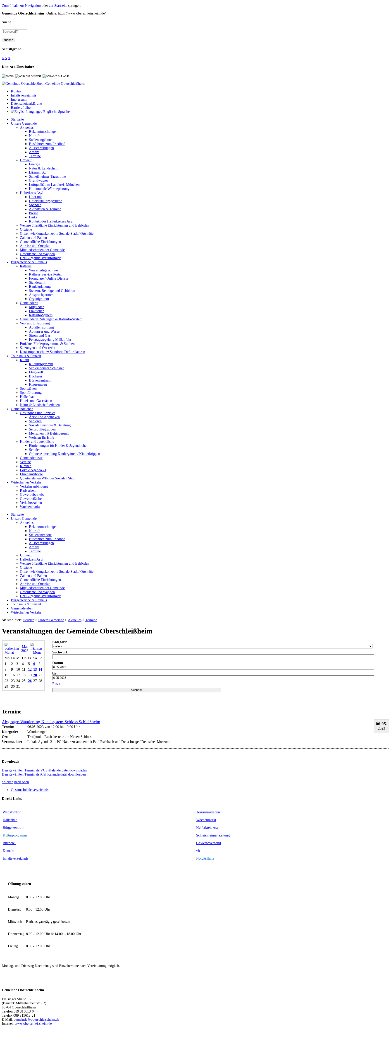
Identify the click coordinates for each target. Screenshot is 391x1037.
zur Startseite (58, 5)
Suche (6, 22)
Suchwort (59, 652)
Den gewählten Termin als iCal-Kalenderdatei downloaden (44, 774)
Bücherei (9, 843)
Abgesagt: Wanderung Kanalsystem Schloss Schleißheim (51, 721)
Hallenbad (10, 820)
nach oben (21, 782)
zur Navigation (30, 5)
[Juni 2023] (36, 652)
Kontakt (8, 851)
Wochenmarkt (206, 820)
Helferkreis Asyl (207, 827)
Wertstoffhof (12, 812)
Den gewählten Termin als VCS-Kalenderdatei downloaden (44, 770)
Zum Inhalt (10, 5)
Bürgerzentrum (13, 827)
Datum (57, 663)
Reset (56, 684)
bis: (55, 673)
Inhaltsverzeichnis (15, 858)
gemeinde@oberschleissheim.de (36, 1019)
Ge (198, 843)
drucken (7, 782)
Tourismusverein (208, 812)
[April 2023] (12, 652)
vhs (198, 851)
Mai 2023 (25, 649)
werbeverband (210, 843)
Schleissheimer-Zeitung (213, 835)
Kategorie (59, 642)
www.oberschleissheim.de (33, 1023)
